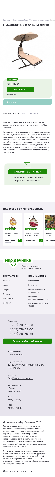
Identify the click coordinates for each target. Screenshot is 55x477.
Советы (6, 294)
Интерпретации (24, 471)
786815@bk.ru (15, 354)
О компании (33, 280)
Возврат (7, 303)
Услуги (6, 289)
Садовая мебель (20, 20)
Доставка (11, 102)
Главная (7, 20)
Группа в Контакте (22, 378)
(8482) (20, 325)
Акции (5, 285)
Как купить (8, 298)
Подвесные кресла (39, 20)
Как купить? (11, 94)
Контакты (32, 285)
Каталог (6, 280)
